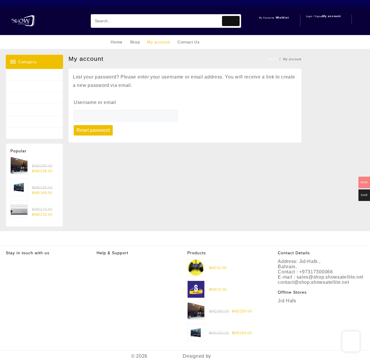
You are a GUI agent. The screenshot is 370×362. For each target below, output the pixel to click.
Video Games (23, 133)
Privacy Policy (113, 261)
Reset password (93, 130)
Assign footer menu (185, 238)
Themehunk (225, 356)
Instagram (17, 261)
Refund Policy (112, 266)
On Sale (17, 109)
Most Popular (22, 86)
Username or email (95, 102)
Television (19, 121)
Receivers (19, 74)
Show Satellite (165, 356)
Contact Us (109, 277)
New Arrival (21, 98)
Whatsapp (17, 266)
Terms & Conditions (118, 271)
